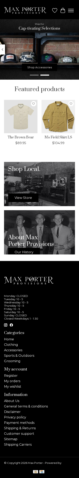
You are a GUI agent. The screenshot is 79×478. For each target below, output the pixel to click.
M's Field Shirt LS (58, 137)
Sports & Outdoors (19, 356)
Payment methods (19, 423)
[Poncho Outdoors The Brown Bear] (20, 116)
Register (11, 376)
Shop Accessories (39, 67)
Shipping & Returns (20, 428)
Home (9, 339)
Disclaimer (12, 412)
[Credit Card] (41, 472)
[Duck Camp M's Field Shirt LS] (58, 116)
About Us (11, 401)
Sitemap (10, 439)
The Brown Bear (21, 137)
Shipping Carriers (18, 444)
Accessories (13, 350)
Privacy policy (15, 417)
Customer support (19, 434)
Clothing (11, 345)
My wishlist (12, 386)
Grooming (12, 361)
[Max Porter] (25, 10)
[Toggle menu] (71, 10)
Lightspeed (11, 466)
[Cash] (35, 472)
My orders (12, 381)
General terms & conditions (26, 406)
